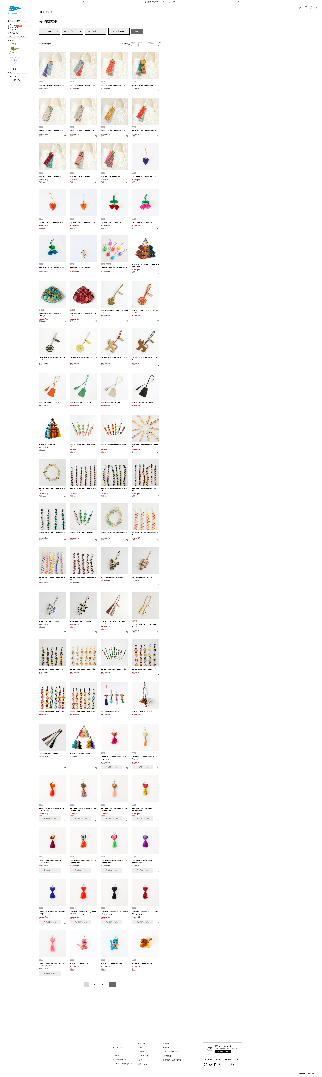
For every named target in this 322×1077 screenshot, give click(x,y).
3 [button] (102, 984)
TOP (114, 1043)
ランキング (116, 1055)
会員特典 (141, 1052)
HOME (41, 12)
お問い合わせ (142, 1064)
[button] (112, 984)
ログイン (141, 1047)
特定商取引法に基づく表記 (172, 1060)
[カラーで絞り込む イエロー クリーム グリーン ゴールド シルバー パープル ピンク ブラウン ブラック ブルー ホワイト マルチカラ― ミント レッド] (119, 31)
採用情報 (166, 1047)
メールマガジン (143, 1056)
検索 (137, 31)
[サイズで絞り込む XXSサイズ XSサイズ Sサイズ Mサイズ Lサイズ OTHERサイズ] (95, 31)
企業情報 (166, 1043)
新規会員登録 (142, 1043)
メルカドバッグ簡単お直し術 (122, 1064)
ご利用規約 (167, 1056)
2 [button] (94, 984)
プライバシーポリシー (170, 1052)
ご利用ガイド (142, 1060)
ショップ (116, 1051)
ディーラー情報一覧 (119, 1060)
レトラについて (118, 1047)
